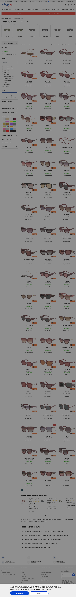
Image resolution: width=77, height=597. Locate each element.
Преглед (39, 593)
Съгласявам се (19, 593)
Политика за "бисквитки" (45, 589)
